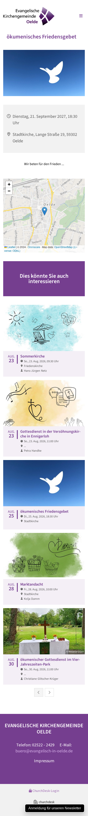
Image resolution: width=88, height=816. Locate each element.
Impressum (44, 760)
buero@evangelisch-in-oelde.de (44, 750)
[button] (74, 16)
